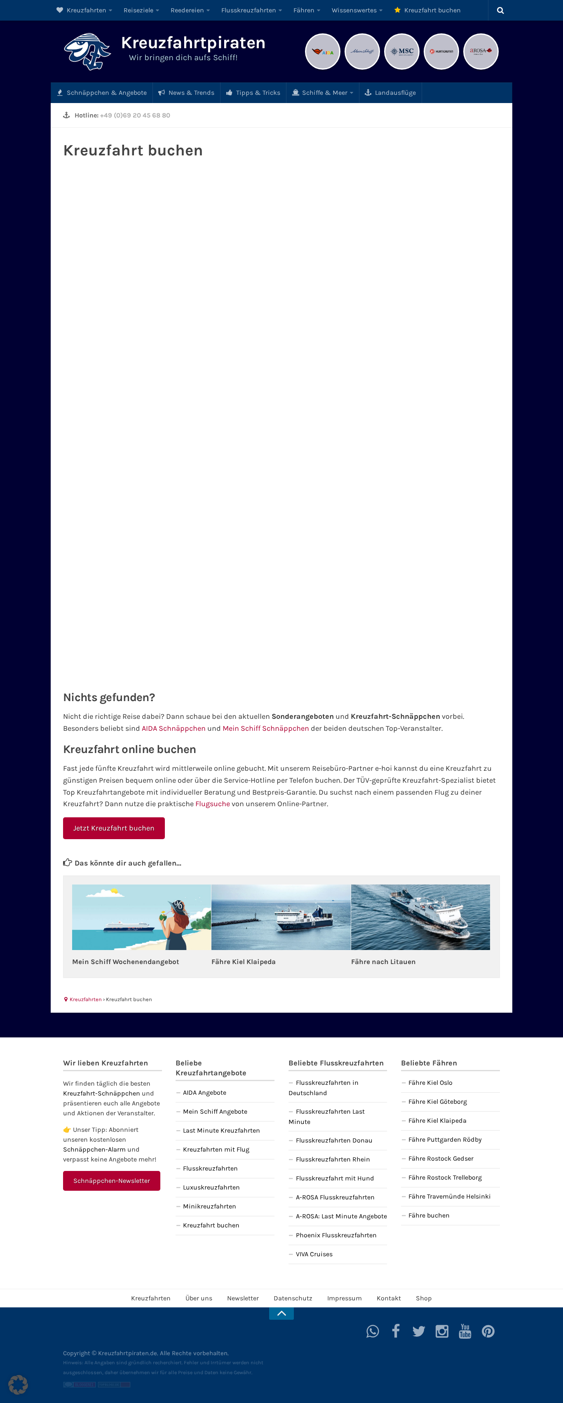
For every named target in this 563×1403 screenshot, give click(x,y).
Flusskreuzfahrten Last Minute (327, 1116)
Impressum (344, 1298)
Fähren (303, 10)
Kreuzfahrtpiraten (193, 42)
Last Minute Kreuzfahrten (221, 1130)
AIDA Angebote (204, 1092)
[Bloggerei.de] (79, 1385)
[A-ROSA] (481, 69)
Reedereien (187, 10)
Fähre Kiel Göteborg (437, 1101)
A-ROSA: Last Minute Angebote (341, 1216)
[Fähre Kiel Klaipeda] (280, 917)
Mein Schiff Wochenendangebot (125, 961)
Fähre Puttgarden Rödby (445, 1139)
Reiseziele (138, 10)
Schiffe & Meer (323, 92)
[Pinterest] (488, 1331)
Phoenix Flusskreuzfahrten (336, 1235)
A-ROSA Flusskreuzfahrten (335, 1197)
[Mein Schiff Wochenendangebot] (141, 917)
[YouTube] (465, 1331)
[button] (18, 1385)
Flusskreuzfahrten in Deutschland (324, 1088)
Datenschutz (293, 1298)
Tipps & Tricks (257, 92)
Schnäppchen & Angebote (106, 92)
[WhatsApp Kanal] (373, 1331)
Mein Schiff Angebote (215, 1111)
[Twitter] (419, 1331)
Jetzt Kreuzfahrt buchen (114, 828)
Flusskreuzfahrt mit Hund (335, 1178)
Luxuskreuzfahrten (211, 1187)
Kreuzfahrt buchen (432, 10)
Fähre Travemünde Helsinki (449, 1196)
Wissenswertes (354, 10)
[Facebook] (396, 1331)
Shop (424, 1298)
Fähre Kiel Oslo (430, 1082)
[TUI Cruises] (362, 69)
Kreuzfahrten (85, 10)
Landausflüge (394, 92)
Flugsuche (212, 803)
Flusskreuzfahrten (248, 10)
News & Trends (190, 92)
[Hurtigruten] (441, 69)
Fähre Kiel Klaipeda (243, 961)
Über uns (198, 1298)
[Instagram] (442, 1331)
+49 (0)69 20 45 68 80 (135, 115)
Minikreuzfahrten (209, 1206)
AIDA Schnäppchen (174, 728)
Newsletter (243, 1298)
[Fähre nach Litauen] (420, 917)
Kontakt (389, 1298)
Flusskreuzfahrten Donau (334, 1140)
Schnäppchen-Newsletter (111, 1181)
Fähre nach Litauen (383, 961)
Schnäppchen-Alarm (94, 1149)
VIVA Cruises (314, 1254)
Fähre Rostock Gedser (441, 1158)
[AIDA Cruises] (323, 69)
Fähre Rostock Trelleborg (445, 1177)
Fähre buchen (429, 1215)
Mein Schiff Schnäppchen (266, 728)
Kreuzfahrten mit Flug (216, 1149)
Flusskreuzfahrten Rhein (333, 1159)
